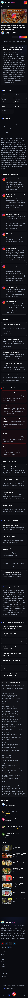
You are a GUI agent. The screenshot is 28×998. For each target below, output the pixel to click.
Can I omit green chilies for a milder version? (11, 661)
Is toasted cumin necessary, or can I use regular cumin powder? (12, 641)
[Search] (14, 994)
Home (2, 954)
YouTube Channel (5, 973)
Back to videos (6, 6)
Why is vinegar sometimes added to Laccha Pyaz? (12, 668)
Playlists (3, 961)
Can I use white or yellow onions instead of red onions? (12, 627)
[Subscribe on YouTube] (25, 2)
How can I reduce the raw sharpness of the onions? (10, 634)
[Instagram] (10, 943)
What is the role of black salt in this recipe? (12, 654)
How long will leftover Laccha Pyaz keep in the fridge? (11, 674)
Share (16, 36)
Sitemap (3, 966)
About (2, 964)
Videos (3, 957)
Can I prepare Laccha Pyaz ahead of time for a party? (12, 647)
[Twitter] (14, 943)
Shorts (2, 959)
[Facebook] (6, 943)
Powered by (3, 947)
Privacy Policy (17, 983)
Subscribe (24, 36)
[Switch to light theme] (22, 2)
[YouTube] (2, 943)
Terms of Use (10, 983)
